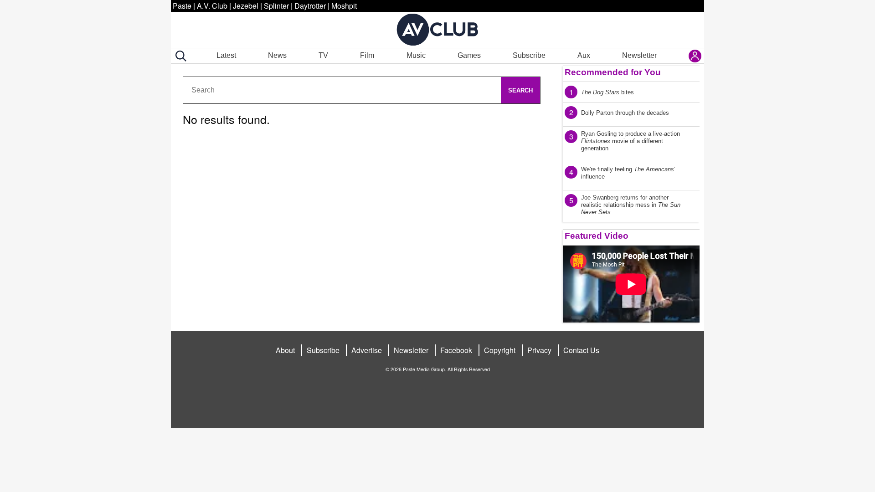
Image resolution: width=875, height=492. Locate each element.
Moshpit (344, 5)
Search (520, 90)
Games (469, 55)
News (277, 55)
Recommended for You (613, 72)
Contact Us (581, 350)
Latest (226, 55)
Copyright (499, 350)
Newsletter (639, 55)
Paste (182, 5)
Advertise (366, 350)
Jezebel (245, 5)
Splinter (276, 5)
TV (323, 55)
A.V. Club (212, 5)
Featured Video (596, 236)
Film (367, 55)
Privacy (539, 350)
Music (416, 55)
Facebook (456, 350)
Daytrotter (310, 5)
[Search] (179, 56)
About (285, 350)
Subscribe (529, 55)
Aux (583, 55)
